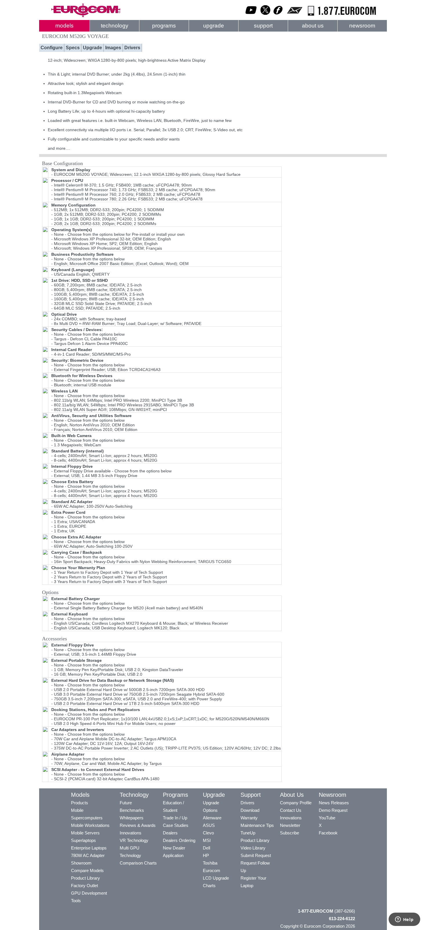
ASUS (209, 825)
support (263, 26)
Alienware (212, 817)
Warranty (249, 817)
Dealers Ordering (179, 840)
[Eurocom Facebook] (278, 16)
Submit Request (256, 855)
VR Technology (134, 840)
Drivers (132, 47)
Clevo (208, 832)
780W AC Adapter (88, 855)
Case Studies (175, 825)
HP (206, 855)
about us (313, 26)
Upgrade (92, 47)
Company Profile (296, 802)
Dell (206, 847)
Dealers (170, 832)
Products (79, 802)
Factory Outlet (84, 885)
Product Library (85, 878)
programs (164, 26)
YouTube (327, 817)
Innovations (130, 832)
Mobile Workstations (90, 825)
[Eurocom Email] (294, 16)
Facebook (328, 832)
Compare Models (87, 870)
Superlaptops (83, 840)
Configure (52, 47)
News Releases (334, 802)
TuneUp (248, 832)
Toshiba (210, 862)
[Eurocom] (85, 16)
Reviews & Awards (138, 825)
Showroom (81, 862)
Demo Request (333, 810)
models (64, 26)
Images (113, 47)
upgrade (213, 26)
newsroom (362, 26)
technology (114, 26)
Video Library (253, 847)
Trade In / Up (175, 817)
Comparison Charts (138, 862)
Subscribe (289, 832)
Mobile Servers (85, 832)
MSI (207, 840)
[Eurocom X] (265, 16)
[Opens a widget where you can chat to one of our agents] (404, 920)
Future (126, 802)
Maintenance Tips (257, 825)
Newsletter (290, 825)
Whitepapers (131, 817)
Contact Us (290, 810)
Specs (73, 47)
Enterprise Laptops (89, 847)
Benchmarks (132, 810)
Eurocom (211, 870)
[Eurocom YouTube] (251, 16)
